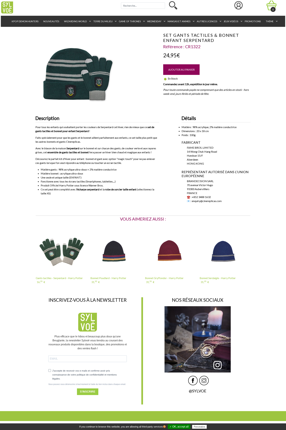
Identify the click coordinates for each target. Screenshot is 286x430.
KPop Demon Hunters (25, 21)
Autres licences (208, 21)
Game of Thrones (131, 21)
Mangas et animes (180, 21)
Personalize (199, 427)
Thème (270, 21)
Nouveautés (51, 21)
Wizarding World (77, 21)
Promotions (252, 21)
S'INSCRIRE (87, 391)
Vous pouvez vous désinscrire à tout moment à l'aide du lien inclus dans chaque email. (87, 384)
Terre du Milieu (104, 21)
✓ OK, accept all (179, 426)
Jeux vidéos (232, 21)
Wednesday (155, 21)
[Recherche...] (173, 5)
